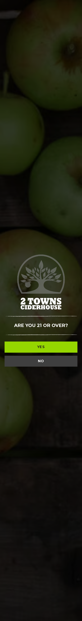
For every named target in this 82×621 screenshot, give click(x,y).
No (41, 361)
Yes (41, 347)
